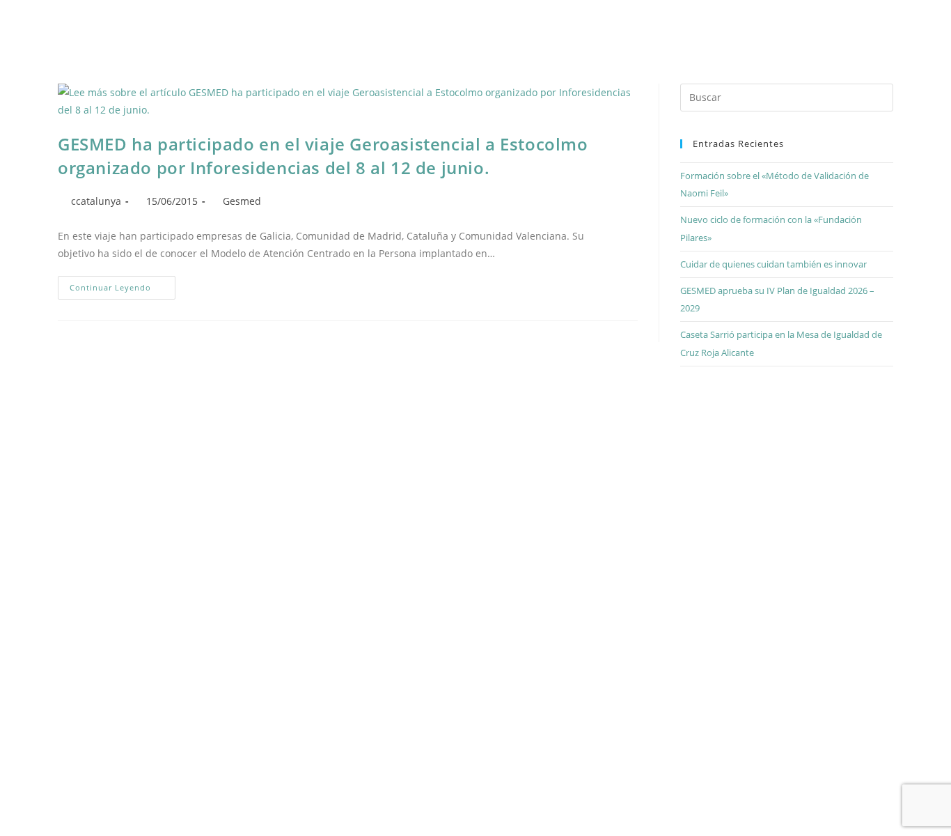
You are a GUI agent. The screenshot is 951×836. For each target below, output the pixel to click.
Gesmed (242, 201)
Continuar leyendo (122, 284)
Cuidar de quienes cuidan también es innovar (773, 264)
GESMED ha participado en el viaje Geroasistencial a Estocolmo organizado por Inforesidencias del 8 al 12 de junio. (323, 155)
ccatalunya (96, 201)
